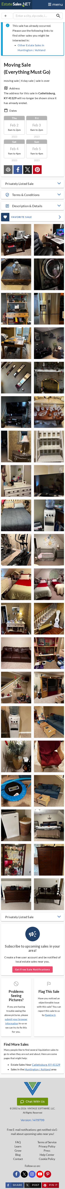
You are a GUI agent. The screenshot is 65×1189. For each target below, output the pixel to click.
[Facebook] (16, 1174)
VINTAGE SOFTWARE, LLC (41, 1108)
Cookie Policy (47, 1158)
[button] (32, 183)
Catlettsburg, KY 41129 (46, 1064)
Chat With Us (35, 1101)
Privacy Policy (47, 1146)
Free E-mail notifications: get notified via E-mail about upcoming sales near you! (32, 1131)
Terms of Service (47, 1142)
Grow (18, 1150)
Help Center (47, 1154)
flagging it (50, 1015)
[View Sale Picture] (16, 240)
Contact (18, 1158)
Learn (18, 1146)
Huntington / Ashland (38, 1069)
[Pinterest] (47, 1174)
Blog (18, 1154)
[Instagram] (32, 1174)
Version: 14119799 (32, 1120)
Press (47, 1150)
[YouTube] (39, 1174)
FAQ (18, 1142)
